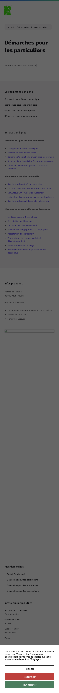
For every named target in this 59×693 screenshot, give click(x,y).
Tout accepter (29, 684)
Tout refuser (29, 676)
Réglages (29, 668)
